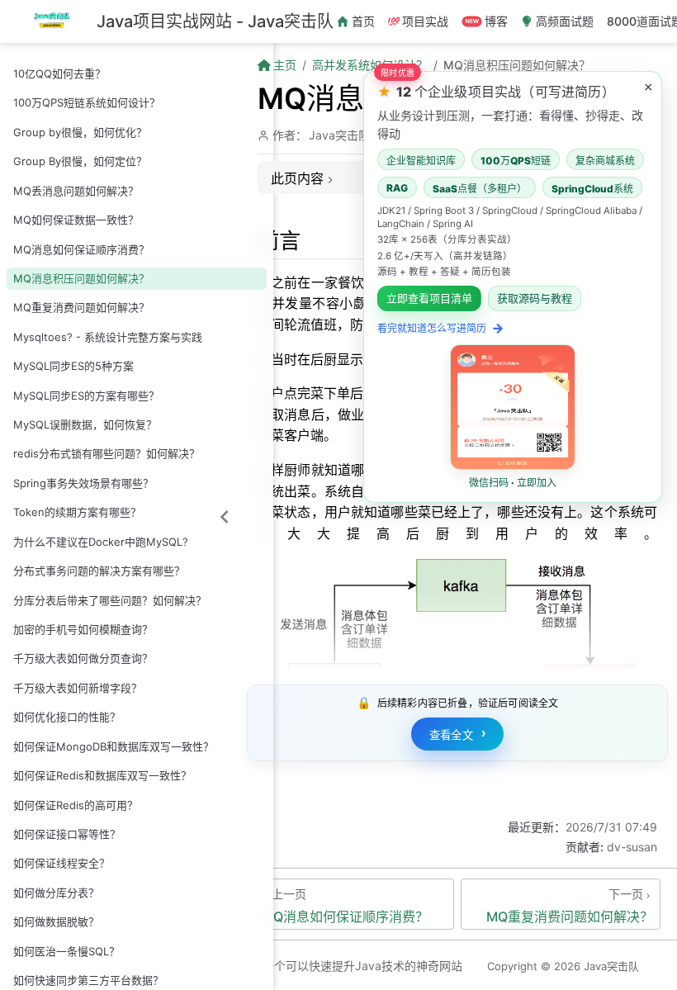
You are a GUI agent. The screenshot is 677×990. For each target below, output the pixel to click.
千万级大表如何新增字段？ (77, 687)
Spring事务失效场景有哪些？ (83, 483)
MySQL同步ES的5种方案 (73, 365)
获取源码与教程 (534, 298)
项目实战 (425, 21)
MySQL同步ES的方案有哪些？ (86, 395)
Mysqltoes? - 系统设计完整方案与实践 (107, 336)
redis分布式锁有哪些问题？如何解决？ (106, 453)
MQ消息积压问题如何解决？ (81, 278)
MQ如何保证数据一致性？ (76, 219)
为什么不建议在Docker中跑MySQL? (100, 541)
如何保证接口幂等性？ (67, 834)
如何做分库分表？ (56, 892)
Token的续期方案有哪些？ (77, 512)
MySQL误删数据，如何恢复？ (85, 424)
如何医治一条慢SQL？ (66, 951)
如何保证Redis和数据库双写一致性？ (102, 775)
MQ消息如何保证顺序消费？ (81, 249)
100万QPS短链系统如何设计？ (86, 102)
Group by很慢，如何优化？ (80, 132)
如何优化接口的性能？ (67, 716)
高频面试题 (565, 21)
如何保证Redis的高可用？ (75, 805)
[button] (512, 287)
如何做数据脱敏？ (56, 921)
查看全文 (457, 733)
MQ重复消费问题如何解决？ (81, 307)
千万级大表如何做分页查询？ (83, 658)
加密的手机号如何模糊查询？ (83, 629)
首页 (363, 21)
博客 (496, 21)
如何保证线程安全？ (61, 862)
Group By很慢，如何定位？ (80, 161)
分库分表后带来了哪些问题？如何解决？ (109, 600)
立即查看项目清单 (429, 298)
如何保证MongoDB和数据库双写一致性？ (113, 746)
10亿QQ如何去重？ (59, 73)
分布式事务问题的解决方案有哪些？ (99, 570)
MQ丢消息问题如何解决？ (76, 190)
